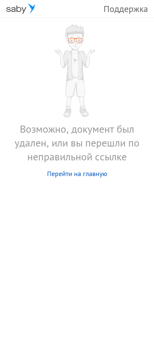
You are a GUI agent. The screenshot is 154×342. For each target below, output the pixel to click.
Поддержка (126, 9)
